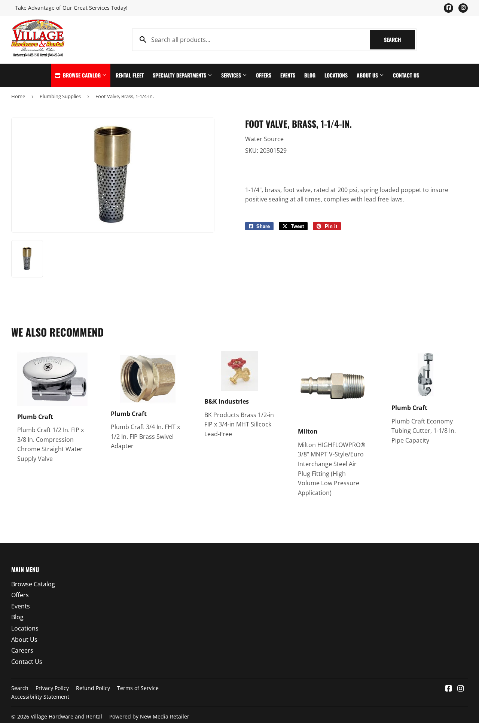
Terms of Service (138, 688)
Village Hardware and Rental (66, 716)
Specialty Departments (180, 75)
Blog (309, 75)
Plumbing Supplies (60, 96)
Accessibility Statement (40, 696)
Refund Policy (93, 688)
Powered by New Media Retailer (149, 716)
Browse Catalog (81, 75)
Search (399, 39)
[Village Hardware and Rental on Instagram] (460, 689)
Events (287, 75)
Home (18, 96)
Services (231, 75)
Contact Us (406, 75)
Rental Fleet (130, 75)
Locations (336, 75)
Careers (22, 650)
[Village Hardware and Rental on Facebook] (448, 689)
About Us (368, 75)
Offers (263, 75)
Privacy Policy (52, 688)
